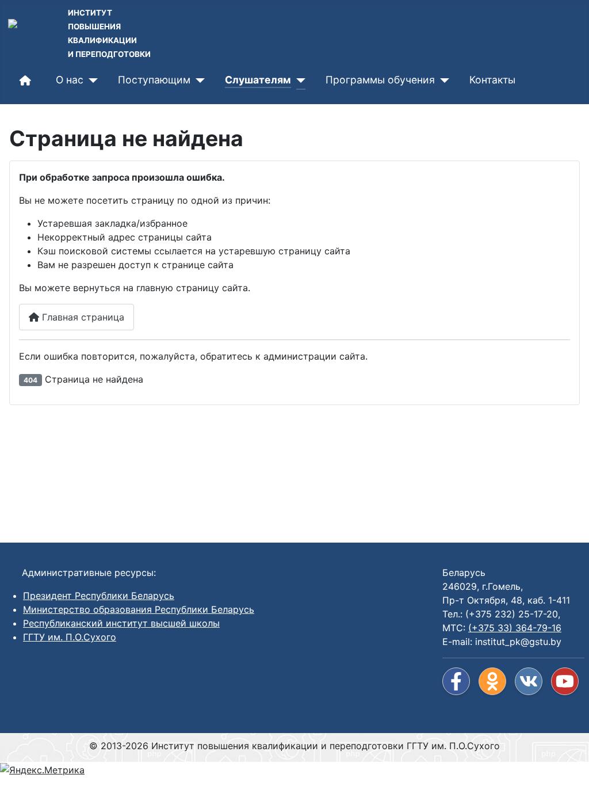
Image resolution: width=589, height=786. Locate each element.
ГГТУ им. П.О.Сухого (69, 637)
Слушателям (258, 80)
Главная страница (81, 317)
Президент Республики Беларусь (98, 595)
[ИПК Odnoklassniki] (492, 681)
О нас (69, 80)
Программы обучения (380, 80)
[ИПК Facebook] (456, 681)
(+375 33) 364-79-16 (514, 628)
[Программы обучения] (442, 80)
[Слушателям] (298, 80)
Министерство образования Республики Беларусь (138, 609)
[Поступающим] (197, 80)
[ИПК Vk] (528, 681)
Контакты (492, 80)
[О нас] (90, 80)
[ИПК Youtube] (565, 681)
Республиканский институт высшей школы (121, 623)
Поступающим (154, 80)
